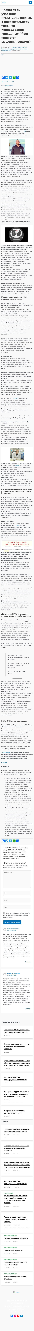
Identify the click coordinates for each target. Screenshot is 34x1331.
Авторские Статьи (10, 1235)
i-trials (16, 525)
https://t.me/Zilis (17, 1311)
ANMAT (16, 398)
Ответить (28, 962)
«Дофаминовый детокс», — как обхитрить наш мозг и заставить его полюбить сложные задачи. (17, 1063)
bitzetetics (16, 1135)
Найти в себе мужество (13, 1250)
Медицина (4, 49)
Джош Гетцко (5, 752)
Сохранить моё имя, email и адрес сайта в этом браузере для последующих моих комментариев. (16, 915)
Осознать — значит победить (16, 1238)
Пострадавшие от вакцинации (17, 49)
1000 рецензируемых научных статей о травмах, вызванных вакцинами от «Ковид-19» (16, 1094)
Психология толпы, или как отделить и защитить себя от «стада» (15, 1219)
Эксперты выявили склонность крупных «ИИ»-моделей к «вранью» (16, 1046)
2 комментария (6, 47)
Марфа (15, 1241)
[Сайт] (17, 907)
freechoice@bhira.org (17, 1309)
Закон (25, 47)
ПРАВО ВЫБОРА (16, 2)
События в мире (6, 50)
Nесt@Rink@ (8, 1193)
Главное (19, 47)
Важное (14, 47)
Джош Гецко (9, 85)
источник (4, 762)
